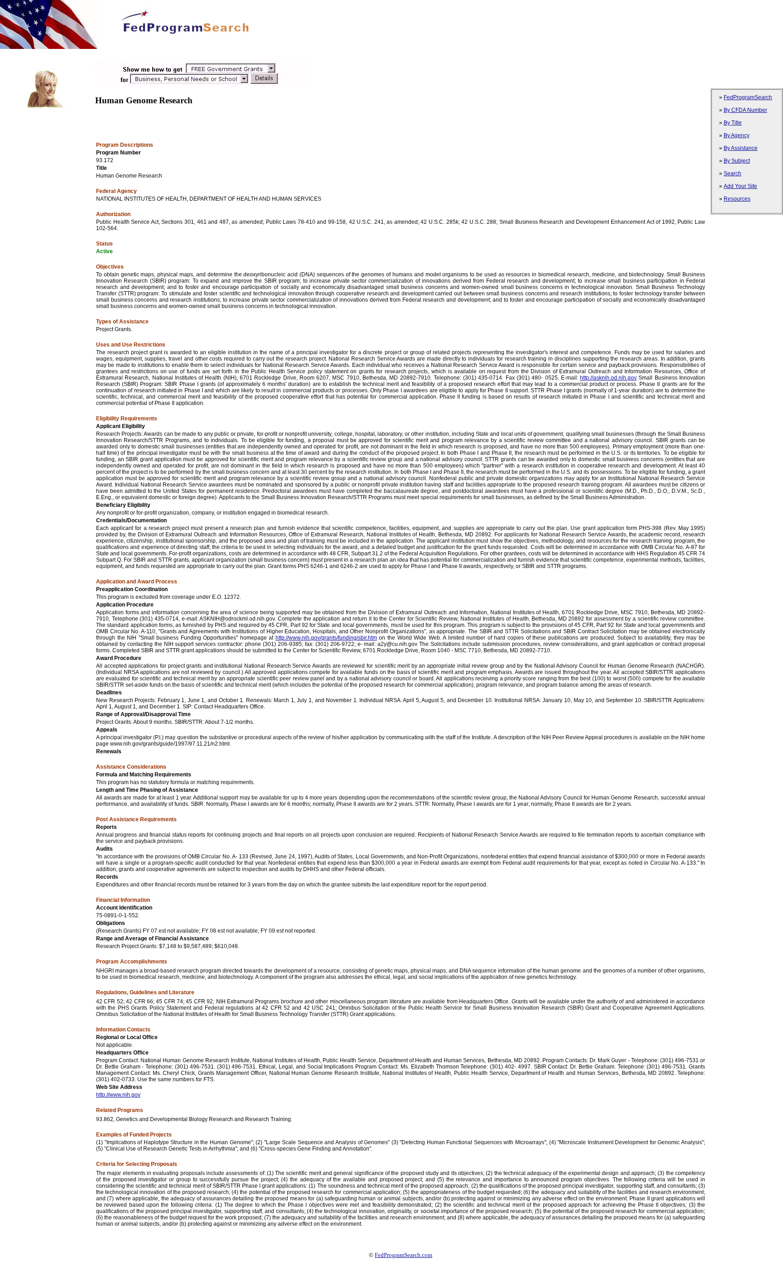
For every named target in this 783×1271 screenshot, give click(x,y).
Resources (737, 199)
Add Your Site (740, 186)
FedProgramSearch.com (403, 1255)
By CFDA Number (745, 110)
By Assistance (741, 148)
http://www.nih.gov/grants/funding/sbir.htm (326, 638)
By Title (733, 123)
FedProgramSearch (748, 97)
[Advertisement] (165, 52)
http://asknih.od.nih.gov (608, 378)
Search (732, 173)
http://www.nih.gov (118, 1095)
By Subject (737, 161)
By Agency (736, 135)
